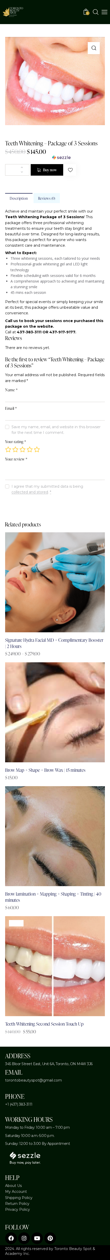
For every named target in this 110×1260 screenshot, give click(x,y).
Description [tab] (19, 198)
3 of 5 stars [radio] (22, 449)
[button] (94, 48)
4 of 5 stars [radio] (30, 449)
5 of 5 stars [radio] (37, 449)
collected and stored (30, 492)
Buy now (50, 170)
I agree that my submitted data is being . (47, 489)
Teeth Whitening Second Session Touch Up (44, 1024)
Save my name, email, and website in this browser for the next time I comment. (56, 430)
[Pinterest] (50, 1238)
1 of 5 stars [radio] (8, 449)
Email (11, 408)
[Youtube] (37, 1238)
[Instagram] (24, 1238)
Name (11, 390)
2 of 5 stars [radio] (15, 449)
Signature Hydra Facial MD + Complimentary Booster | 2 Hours (54, 643)
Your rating (15, 441)
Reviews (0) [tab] (47, 198)
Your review (16, 459)
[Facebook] (11, 1238)
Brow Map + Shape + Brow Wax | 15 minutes (45, 770)
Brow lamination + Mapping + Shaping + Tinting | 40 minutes (53, 897)
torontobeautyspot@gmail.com (33, 1080)
